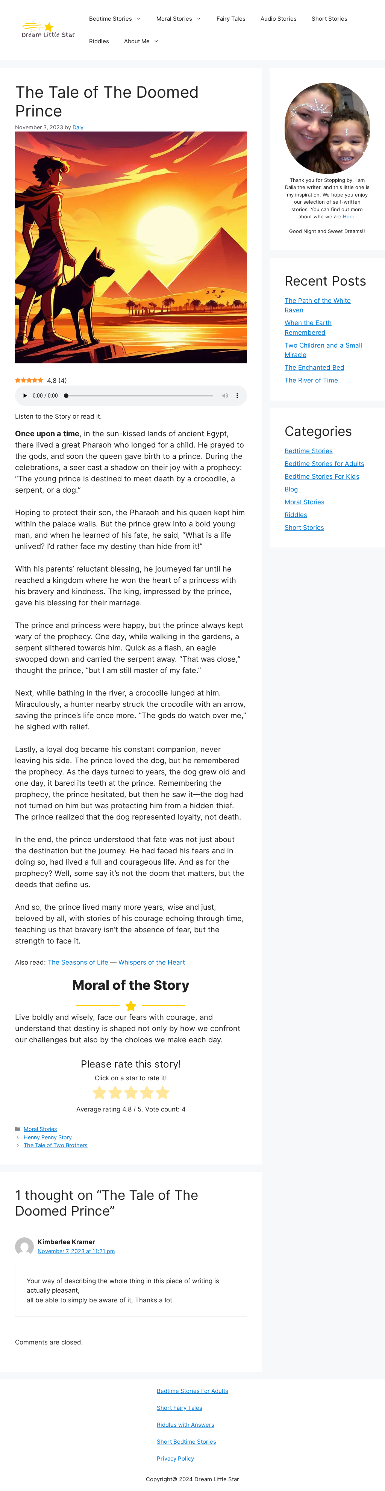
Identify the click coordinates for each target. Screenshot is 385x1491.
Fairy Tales (231, 18)
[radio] (99, 1094)
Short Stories (329, 18)
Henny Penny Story (48, 1137)
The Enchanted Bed (314, 367)
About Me (137, 41)
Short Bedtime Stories (186, 1441)
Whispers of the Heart (151, 962)
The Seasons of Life (78, 962)
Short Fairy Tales (179, 1407)
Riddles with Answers (185, 1424)
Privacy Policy (175, 1458)
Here (349, 216)
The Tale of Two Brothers (56, 1145)
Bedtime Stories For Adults (192, 1390)
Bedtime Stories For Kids (322, 476)
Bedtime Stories (110, 18)
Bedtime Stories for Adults (324, 463)
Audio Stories (279, 18)
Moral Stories (174, 18)
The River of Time (311, 380)
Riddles (99, 41)
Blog (291, 489)
